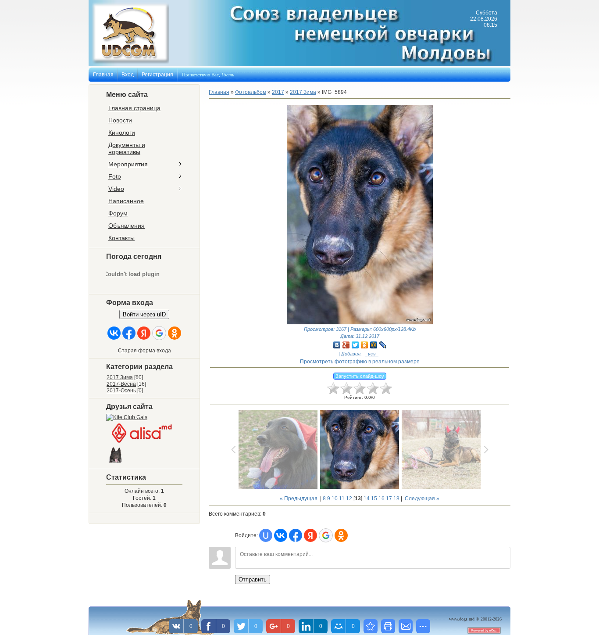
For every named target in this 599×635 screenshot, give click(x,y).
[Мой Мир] (373, 345)
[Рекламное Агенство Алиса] (141, 443)
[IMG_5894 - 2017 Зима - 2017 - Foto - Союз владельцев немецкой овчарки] (371, 626)
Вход (127, 75)
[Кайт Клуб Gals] (126, 417)
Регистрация (157, 75)
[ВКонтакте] (337, 345)
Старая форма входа (144, 351)
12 (349, 498)
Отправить (253, 579)
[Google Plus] (346, 345)
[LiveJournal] (383, 345)
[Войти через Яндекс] (143, 333)
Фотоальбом (250, 92)
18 (396, 498)
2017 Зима (120, 377)
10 (335, 498)
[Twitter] (355, 345)
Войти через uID (144, 314)
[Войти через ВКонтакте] (114, 333)
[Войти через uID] (265, 535)
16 (381, 498)
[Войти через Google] (159, 333)
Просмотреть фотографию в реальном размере (360, 362)
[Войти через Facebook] (128, 333)
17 (389, 498)
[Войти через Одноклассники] (174, 333)
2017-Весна (121, 384)
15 (374, 498)
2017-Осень (121, 390)
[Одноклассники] (364, 345)
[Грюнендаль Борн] (116, 463)
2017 (278, 92)
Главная (103, 75)
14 (367, 498)
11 (342, 498)
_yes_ (371, 353)
